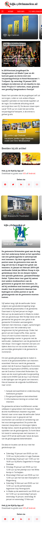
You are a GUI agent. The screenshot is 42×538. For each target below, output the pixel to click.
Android (32, 173)
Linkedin (21, 184)
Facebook (5, 184)
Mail (36, 184)
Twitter (13, 184)
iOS (24, 173)
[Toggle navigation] (2, 11)
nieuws (20, 11)
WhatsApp (29, 184)
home (10, 11)
